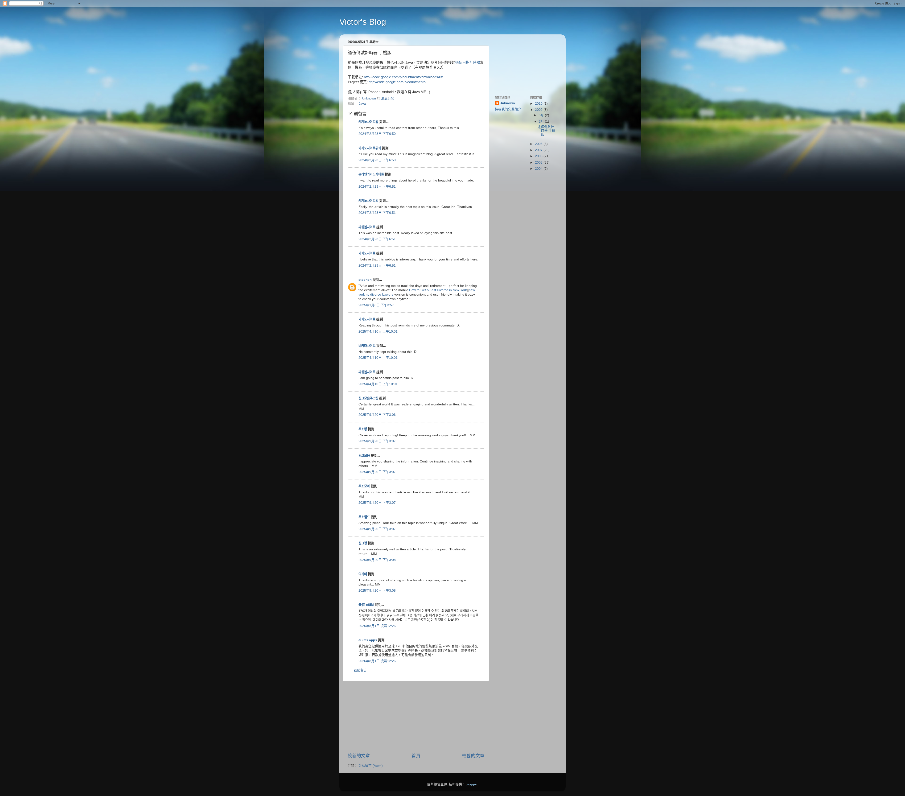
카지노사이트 (366, 253)
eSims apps (367, 640)
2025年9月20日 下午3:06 (377, 415)
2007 (539, 150)
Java (362, 103)
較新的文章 (359, 755)
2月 (542, 121)
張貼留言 (360, 670)
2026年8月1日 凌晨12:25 (377, 626)
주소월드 (364, 517)
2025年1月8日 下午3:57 (376, 305)
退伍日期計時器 (467, 62)
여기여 (362, 574)
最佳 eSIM (366, 604)
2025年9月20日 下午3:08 (377, 560)
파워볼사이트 (366, 227)
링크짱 (362, 543)
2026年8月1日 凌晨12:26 (377, 661)
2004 (539, 168)
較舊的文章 (473, 755)
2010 (539, 103)
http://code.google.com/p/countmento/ (397, 82)
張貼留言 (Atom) (370, 765)
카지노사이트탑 (368, 122)
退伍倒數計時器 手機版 (546, 130)
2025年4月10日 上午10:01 (378, 331)
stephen (365, 279)
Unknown (507, 103)
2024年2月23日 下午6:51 (377, 186)
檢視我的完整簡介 (508, 109)
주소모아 (364, 486)
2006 (539, 156)
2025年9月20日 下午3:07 (377, 441)
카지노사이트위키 (369, 148)
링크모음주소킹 (368, 398)
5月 (542, 115)
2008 (539, 144)
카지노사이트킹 (368, 200)
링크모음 (364, 455)
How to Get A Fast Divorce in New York (438, 290)
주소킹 (362, 429)
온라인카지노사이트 (371, 174)
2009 (539, 109)
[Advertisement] (416, 717)
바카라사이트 (366, 345)
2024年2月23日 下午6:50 (377, 134)
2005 (539, 162)
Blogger (471, 784)
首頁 (415, 755)
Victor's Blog (362, 22)
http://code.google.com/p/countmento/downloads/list (403, 77)
